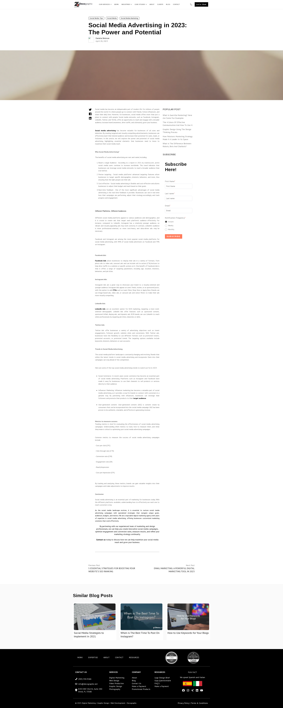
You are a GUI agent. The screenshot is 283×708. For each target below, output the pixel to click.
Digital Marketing (116, 677)
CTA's (115, 290)
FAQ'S (157, 683)
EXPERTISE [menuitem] (93, 657)
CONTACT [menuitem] (119, 657)
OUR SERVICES (104, 4)
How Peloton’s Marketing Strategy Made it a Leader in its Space (177, 138)
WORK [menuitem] (80, 657)
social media (112, 18)
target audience (139, 398)
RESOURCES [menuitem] (134, 657)
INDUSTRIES (125, 4)
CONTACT (176, 4)
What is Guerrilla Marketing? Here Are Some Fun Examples (177, 116)
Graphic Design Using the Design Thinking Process (177, 130)
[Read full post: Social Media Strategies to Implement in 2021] (95, 616)
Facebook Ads (100, 261)
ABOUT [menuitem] (106, 657)
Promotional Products (141, 689)
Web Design (114, 680)
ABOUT (151, 4)
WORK (116, 4)
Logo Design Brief (162, 677)
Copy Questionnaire (163, 680)
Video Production (116, 683)
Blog (134, 680)
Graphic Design (115, 686)
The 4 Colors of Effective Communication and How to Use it (178, 123)
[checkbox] (178, 225)
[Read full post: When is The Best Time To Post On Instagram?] (141, 616)
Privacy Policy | (184, 703)
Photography (114, 689)
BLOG (168, 4)
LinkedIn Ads (100, 309)
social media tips (96, 18)
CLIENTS (160, 4)
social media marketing (129, 18)
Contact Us (136, 683)
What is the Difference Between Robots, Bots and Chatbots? (177, 145)
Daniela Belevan (102, 38)
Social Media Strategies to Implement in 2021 (89, 634)
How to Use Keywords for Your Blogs (188, 633)
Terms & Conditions (199, 703)
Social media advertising (106, 130)
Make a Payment (139, 686)
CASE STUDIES (140, 4)
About (134, 677)
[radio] (178, 221)
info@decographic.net (88, 684)
